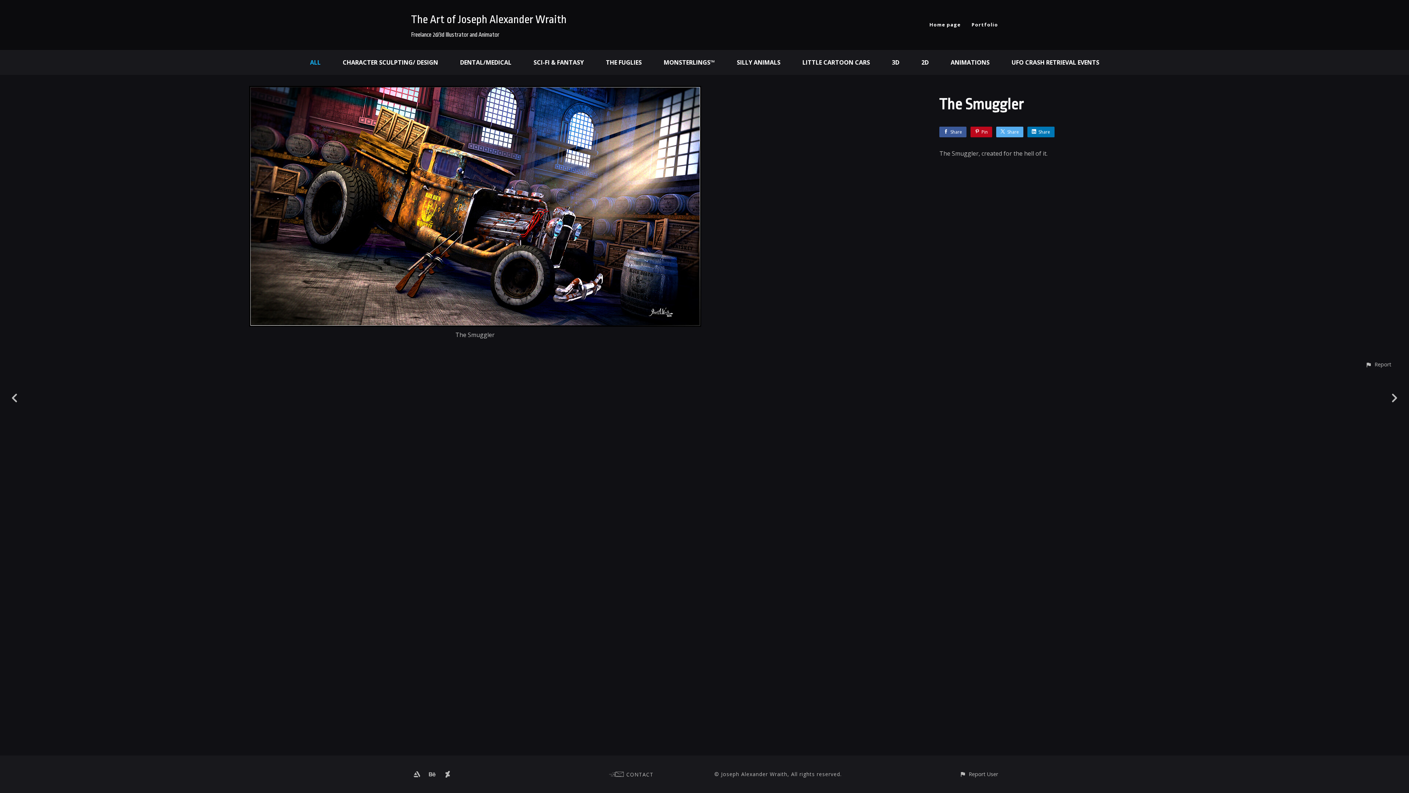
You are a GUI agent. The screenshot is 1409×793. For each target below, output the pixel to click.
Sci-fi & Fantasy (559, 62)
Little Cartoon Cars (836, 62)
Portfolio (985, 24)
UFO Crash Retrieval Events (1055, 62)
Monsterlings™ (689, 62)
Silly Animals (758, 62)
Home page (945, 24)
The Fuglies (624, 62)
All (315, 62)
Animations (970, 62)
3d (895, 62)
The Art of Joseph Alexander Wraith (489, 19)
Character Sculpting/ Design (390, 62)
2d (925, 62)
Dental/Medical (485, 62)
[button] (1378, 364)
